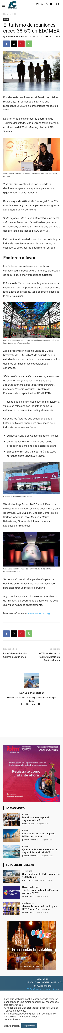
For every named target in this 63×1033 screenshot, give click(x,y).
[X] (46, 4)
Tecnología (27, 871)
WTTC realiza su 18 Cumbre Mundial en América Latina (49, 657)
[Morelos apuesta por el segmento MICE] (11, 819)
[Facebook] (33, 4)
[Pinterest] (21, 44)
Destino (25, 814)
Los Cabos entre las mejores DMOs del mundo (38, 835)
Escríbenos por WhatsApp (43, 989)
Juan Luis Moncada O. (16, 36)
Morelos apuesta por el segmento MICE (35, 819)
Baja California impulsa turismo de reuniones (15, 655)
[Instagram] (37, 4)
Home (6, 14)
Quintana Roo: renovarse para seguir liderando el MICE (39, 851)
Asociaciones (27, 903)
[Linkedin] (42, 4)
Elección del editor (30, 887)
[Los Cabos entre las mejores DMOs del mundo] (11, 835)
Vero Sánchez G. (28, 896)
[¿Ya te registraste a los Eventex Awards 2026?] (11, 892)
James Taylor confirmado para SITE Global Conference (39, 908)
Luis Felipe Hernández (30, 880)
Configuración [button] (12, 1025)
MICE (14, 14)
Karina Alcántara (28, 824)
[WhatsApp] (29, 44)
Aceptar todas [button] (29, 1026)
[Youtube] (51, 4)
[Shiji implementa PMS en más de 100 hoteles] (11, 876)
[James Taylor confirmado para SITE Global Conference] (11, 908)
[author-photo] (31, 688)
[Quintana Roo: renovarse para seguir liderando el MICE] (11, 851)
